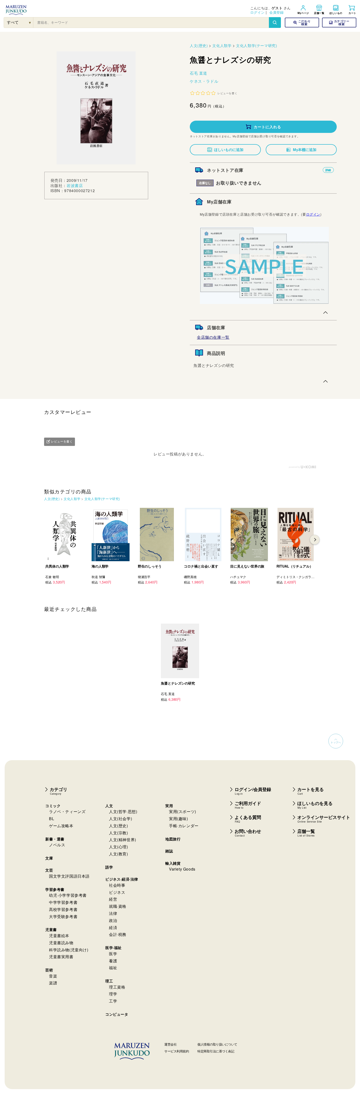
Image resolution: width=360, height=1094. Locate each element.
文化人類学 (221, 45)
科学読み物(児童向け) (68, 950)
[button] (339, 22)
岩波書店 (75, 185)
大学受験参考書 (63, 916)
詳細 (328, 170)
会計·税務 (117, 934)
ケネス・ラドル (204, 81)
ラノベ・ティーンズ (67, 811)
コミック (52, 805)
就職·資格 (117, 906)
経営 (113, 899)
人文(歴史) (199, 45)
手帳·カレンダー (184, 825)
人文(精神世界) (122, 839)
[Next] (315, 540)
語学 (109, 867)
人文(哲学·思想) (123, 811)
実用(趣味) (178, 818)
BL (51, 818)
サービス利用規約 (176, 1051)
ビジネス (117, 892)
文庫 (49, 858)
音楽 (53, 976)
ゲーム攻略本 (61, 825)
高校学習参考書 (63, 909)
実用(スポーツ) (182, 811)
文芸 (49, 870)
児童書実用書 (61, 956)
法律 (113, 913)
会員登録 (276, 12)
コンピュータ (116, 1014)
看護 (113, 961)
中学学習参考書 (63, 902)
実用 (169, 805)
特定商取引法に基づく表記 (215, 1051)
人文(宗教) (118, 833)
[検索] (275, 22)
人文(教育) (118, 854)
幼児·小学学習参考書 (68, 895)
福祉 (113, 967)
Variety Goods (182, 869)
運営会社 (170, 1044)
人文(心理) (118, 847)
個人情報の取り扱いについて (217, 1044)
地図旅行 (172, 839)
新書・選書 (54, 839)
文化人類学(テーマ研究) (256, 45)
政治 (113, 920)
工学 (113, 1001)
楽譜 (53, 983)
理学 (113, 994)
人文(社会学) (120, 818)
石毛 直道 (198, 73)
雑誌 (169, 851)
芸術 (49, 970)
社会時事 (117, 885)
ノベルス (57, 845)
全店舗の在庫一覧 (213, 337)
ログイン (257, 12)
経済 (113, 927)
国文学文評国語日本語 (69, 876)
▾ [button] (30, 22)
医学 (113, 953)
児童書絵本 (59, 935)
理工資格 (117, 987)
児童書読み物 (61, 942)
